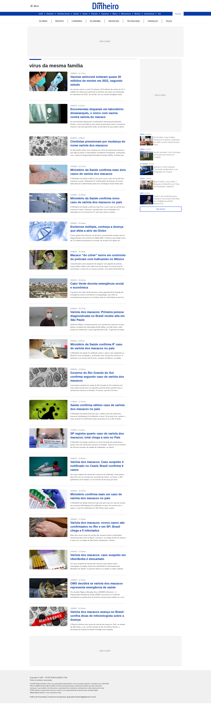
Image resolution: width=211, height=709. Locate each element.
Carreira (77, 21)
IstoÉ (41, 14)
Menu (115, 14)
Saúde (76, 14)
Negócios (114, 21)
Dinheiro (50, 14)
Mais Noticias (160, 209)
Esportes (105, 14)
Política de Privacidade (38, 697)
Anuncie (178, 14)
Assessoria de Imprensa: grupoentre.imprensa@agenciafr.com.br (72, 697)
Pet (159, 14)
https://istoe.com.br (37, 693)
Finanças (153, 21)
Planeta (94, 14)
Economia (95, 21)
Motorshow (126, 14)
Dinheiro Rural (63, 14)
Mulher (137, 14)
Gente (85, 14)
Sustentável (149, 14)
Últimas (43, 21)
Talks (169, 21)
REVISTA (59, 21)
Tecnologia (133, 21)
